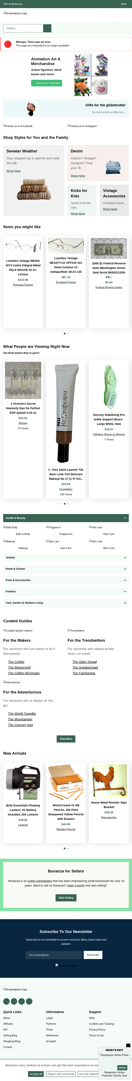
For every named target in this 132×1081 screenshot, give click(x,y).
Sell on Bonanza (12, 4)
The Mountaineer (20, 719)
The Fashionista (83, 673)
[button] (65, 333)
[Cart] (104, 15)
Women (23, 423)
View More (66, 738)
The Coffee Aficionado (24, 673)
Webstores (52, 1035)
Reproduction (109, 817)
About (6, 1018)
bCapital (51, 1041)
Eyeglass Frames (23, 284)
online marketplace (40, 881)
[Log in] (114, 15)
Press (49, 1029)
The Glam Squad (84, 662)
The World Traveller (22, 713)
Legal (49, 1018)
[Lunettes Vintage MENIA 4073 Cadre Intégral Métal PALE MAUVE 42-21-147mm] (23, 282)
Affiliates (8, 1023)
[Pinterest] (21, 1001)
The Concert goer (20, 725)
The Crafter (16, 662)
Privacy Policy (97, 1029)
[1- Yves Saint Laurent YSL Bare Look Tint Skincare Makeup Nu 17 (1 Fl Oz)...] (66, 429)
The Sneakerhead (85, 667)
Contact (7, 1047)
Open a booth (76, 885)
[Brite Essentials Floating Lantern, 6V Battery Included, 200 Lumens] (23, 803)
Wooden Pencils (66, 829)
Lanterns (23, 825)
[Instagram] (29, 1001)
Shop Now (13, 171)
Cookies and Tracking (101, 1023)
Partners (51, 1023)
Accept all (36, 1074)
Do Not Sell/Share (91, 1074)
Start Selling (66, 897)
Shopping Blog (11, 1041)
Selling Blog (10, 1035)
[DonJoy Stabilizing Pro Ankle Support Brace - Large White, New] (109, 429)
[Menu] (125, 15)
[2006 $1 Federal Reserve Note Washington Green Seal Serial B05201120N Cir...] (109, 282)
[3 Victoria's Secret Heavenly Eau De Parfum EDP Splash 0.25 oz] (23, 429)
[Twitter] (14, 1001)
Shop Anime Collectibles (48, 83)
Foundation (65, 489)
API (5, 1029)
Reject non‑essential (61, 1074)
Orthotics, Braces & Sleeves (109, 434)
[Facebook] (6, 1001)
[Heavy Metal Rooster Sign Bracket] (109, 803)
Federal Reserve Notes (109, 287)
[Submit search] (47, 28)
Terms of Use (96, 1035)
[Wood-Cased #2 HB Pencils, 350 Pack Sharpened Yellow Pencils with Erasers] (66, 803)
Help (123, 4)
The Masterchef (19, 667)
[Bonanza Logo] (15, 13)
